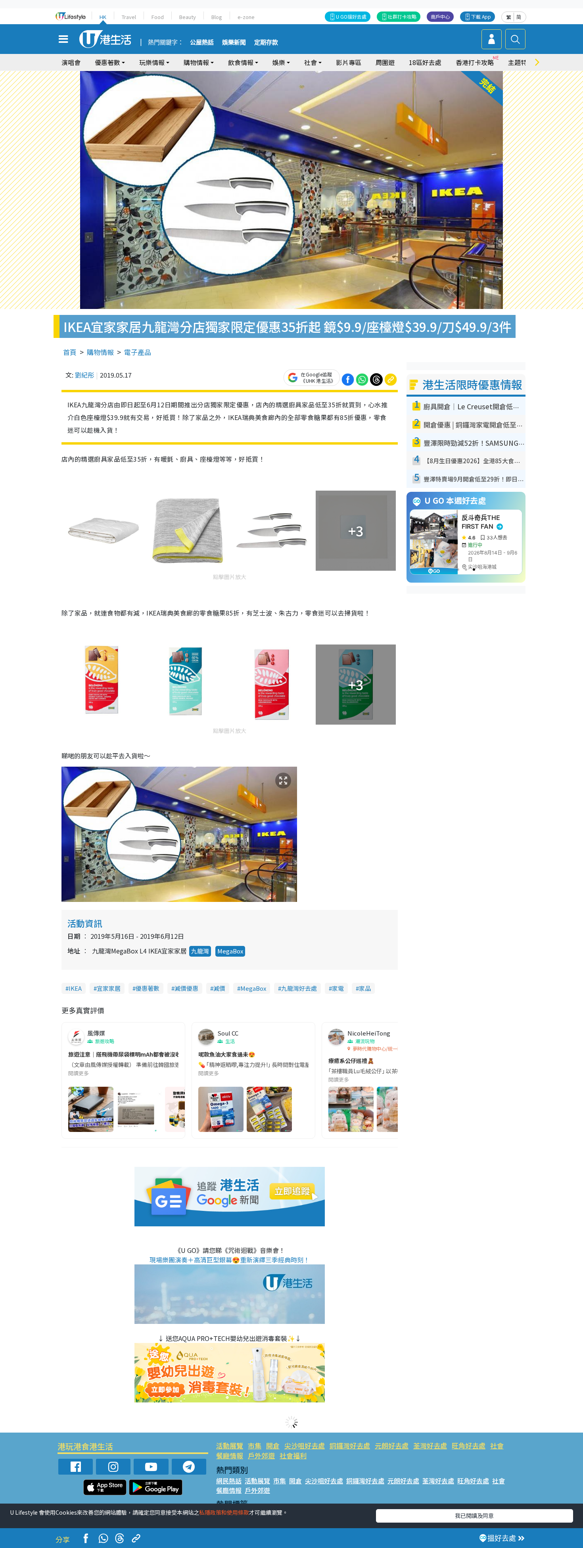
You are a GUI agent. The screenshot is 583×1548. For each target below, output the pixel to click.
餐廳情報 (229, 1455)
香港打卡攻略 (475, 62)
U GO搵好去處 (351, 16)
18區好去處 (425, 62)
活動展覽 (229, 1445)
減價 (219, 988)
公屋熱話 (202, 42)
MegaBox (230, 951)
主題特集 (520, 62)
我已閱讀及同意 (474, 1515)
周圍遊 (385, 62)
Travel (129, 17)
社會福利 (293, 1455)
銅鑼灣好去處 (350, 1445)
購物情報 (100, 352)
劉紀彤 (84, 375)
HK (103, 17)
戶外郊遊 (261, 1455)
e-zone (246, 17)
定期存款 (266, 42)
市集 (254, 1445)
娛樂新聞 (234, 42)
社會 (497, 1445)
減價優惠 (186, 988)
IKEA (75, 988)
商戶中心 (440, 16)
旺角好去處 (468, 1445)
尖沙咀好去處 (304, 1445)
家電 (338, 988)
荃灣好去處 (430, 1445)
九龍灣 (200, 951)
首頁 (70, 352)
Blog (216, 17)
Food (158, 17)
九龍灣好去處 (299, 988)
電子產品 (137, 352)
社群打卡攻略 (402, 16)
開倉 (273, 1445)
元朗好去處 (391, 1445)
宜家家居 (109, 988)
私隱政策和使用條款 (224, 1512)
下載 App (481, 16)
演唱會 (71, 62)
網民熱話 (229, 1480)
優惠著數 (147, 988)
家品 (365, 988)
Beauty (187, 17)
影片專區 (348, 62)
